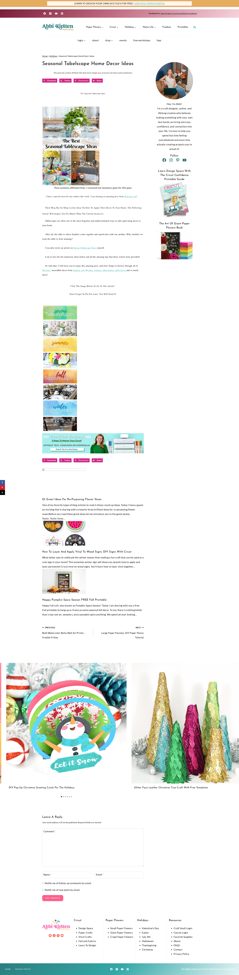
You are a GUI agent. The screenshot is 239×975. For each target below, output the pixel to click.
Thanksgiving (149, 945)
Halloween (148, 941)
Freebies (166, 27)
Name (47, 874)
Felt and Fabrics (87, 941)
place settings (94, 270)
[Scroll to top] (233, 965)
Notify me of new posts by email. (62, 889)
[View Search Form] (195, 27)
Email (100, 874)
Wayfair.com (130, 196)
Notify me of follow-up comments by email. (68, 883)
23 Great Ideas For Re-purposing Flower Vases (72, 499)
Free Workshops (141, 40)
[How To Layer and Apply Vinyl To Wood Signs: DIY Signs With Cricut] (93, 533)
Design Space (86, 928)
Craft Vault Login (183, 928)
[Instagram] (50, 13)
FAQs (159, 40)
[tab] (61, 796)
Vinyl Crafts (85, 936)
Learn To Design (87, 945)
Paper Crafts (85, 932)
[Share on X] (2, 492)
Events (123, 40)
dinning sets (79, 270)
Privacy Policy (181, 953)
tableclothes (108, 270)
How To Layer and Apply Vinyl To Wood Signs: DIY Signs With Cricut (87, 551)
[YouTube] (56, 13)
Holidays (53, 56)
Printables (183, 27)
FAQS (177, 945)
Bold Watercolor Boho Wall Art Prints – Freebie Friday (63, 632)
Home (45, 56)
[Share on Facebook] (2, 482)
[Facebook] (44, 13)
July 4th (146, 936)
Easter (145, 932)
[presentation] (66, 723)
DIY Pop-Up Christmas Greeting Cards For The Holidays (42, 788)
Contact (178, 949)
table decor (120, 270)
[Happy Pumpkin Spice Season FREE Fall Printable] (93, 581)
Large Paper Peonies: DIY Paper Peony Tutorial (122, 632)
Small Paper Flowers (121, 928)
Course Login (181, 932)
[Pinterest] (62, 13)
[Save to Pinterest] (2, 487)
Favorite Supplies (183, 936)
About (95, 40)
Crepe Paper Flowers (121, 936)
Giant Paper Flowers (121, 932)
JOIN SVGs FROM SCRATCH (149, 3)
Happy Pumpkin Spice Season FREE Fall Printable (74, 599)
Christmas (147, 949)
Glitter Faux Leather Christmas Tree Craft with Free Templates (171, 788)
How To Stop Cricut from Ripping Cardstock (179, 13)
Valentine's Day (150, 928)
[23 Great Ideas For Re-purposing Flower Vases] (93, 480)
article (110, 285)
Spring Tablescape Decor (85, 247)
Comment (49, 831)
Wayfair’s (46, 270)
